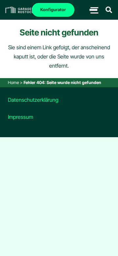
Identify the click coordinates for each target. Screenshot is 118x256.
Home (13, 82)
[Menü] (93, 10)
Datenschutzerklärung (33, 99)
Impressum (20, 117)
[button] (109, 10)
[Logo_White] (19, 10)
